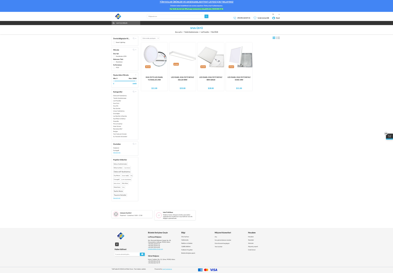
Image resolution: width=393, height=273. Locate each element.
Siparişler (251, 240)
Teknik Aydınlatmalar (119, 98)
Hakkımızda (184, 240)
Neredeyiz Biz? (117, 129)
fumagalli (116, 179)
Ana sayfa (178, 32)
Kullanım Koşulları (187, 250)
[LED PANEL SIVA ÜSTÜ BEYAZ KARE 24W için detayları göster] (239, 58)
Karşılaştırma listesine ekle (165, 49)
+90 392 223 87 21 (243, 18)
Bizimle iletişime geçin (188, 253)
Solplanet (116, 148)
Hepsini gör (116, 152)
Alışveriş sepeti (253, 246)
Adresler (251, 243)
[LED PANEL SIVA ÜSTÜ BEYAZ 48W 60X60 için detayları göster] (211, 58)
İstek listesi (251, 250)
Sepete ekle (165, 45)
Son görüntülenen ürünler (223, 240)
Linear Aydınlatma (118, 111)
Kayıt (278, 18)
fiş (131, 175)
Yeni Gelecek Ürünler (120, 134)
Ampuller (116, 121)
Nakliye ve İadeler (187, 243)
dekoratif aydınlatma (122, 172)
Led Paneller (117, 101)
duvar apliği (125, 175)
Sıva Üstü (116, 103)
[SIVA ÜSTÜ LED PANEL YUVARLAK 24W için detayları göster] (154, 58)
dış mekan (117, 175)
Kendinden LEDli (121, 56)
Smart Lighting (120, 42)
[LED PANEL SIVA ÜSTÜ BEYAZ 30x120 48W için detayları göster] (182, 58)
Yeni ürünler (218, 246)
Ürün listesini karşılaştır (222, 243)
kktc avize (125, 183)
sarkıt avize (118, 191)
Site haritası (185, 237)
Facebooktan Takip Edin (117, 244)
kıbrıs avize (117, 183)
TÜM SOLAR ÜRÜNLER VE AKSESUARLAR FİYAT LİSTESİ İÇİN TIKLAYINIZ (196, 2)
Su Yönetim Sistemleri (120, 136)
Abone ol (142, 254)
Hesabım (251, 237)
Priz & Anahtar (117, 124)
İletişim (115, 131)
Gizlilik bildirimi (185, 246)
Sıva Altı (115, 106)
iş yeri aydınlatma (126, 179)
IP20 (117, 67)
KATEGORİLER (121, 23)
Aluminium (119, 62)
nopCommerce (167, 269)
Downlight (116, 113)
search (134, 38)
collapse (136, 38)
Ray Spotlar (116, 108)
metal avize (117, 187)
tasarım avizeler (120, 195)
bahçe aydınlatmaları (120, 164)
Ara (206, 16)
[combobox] (152, 38)
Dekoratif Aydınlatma (120, 95)
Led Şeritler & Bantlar (120, 116)
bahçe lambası (118, 168)
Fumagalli (116, 150)
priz (123, 187)
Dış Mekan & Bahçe (119, 118)
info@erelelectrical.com (155, 249)
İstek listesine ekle (165, 53)
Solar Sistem (117, 126)
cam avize (127, 168)
